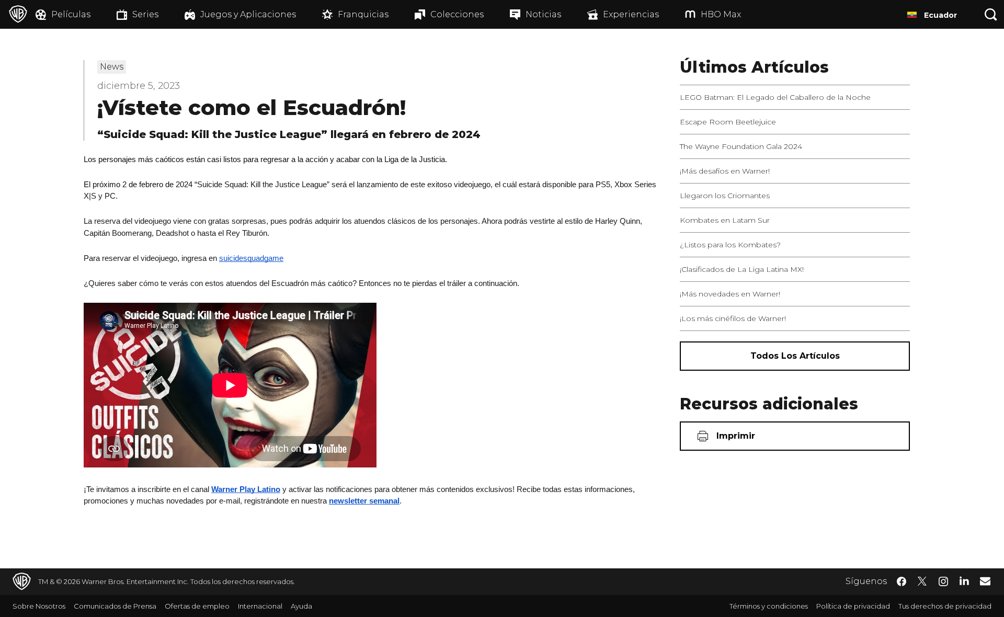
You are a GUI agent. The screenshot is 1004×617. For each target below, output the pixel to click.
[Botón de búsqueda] (991, 14)
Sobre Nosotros (39, 606)
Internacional (260, 606)
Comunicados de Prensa (115, 606)
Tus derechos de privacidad (944, 606)
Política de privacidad (853, 606)
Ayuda (301, 606)
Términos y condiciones (768, 606)
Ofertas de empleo (197, 606)
